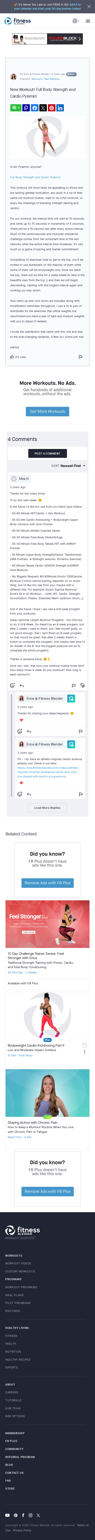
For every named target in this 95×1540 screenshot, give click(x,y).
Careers (11, 1392)
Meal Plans (14, 1295)
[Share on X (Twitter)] (43, 108)
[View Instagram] (30, 1515)
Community (14, 1449)
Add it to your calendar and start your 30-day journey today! (47, 6)
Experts (11, 1367)
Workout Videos (18, 1263)
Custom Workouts (20, 1271)
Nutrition (13, 1352)
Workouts (37, 79)
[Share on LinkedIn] (60, 108)
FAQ (8, 1480)
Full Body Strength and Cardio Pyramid (35, 177)
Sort (55, 465)
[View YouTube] (8, 1515)
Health (10, 1344)
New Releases (52, 79)
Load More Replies (47, 808)
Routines (12, 1311)
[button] (71, 698)
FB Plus (11, 1441)
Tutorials (13, 1400)
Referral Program (20, 1457)
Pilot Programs (18, 1303)
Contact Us (14, 1473)
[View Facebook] (23, 1515)
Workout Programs (21, 1287)
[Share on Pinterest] (52, 108)
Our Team (12, 1408)
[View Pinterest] (16, 1515)
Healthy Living (17, 1328)
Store (10, 1488)
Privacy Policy (22, 1530)
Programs (13, 1279)
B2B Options (15, 1416)
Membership (15, 1433)
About (10, 1384)
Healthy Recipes (18, 1360)
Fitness (11, 1336)
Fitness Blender (17, 21)
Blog (9, 1465)
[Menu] (86, 21)
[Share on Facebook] (35, 108)
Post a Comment (48, 453)
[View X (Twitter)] (38, 1515)
